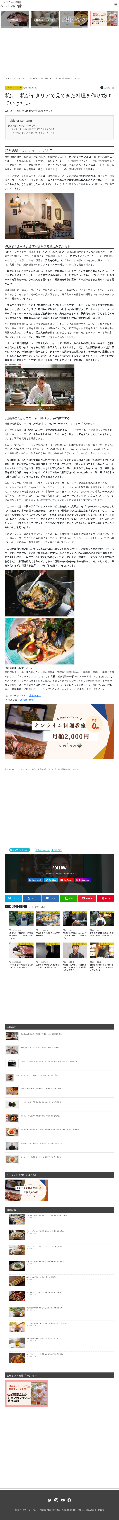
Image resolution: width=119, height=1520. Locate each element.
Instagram (26, 699)
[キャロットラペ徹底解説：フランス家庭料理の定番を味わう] (13, 1159)
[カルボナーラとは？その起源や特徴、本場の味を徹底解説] (13, 1118)
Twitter (52, 880)
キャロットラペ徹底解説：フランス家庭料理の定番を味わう (41, 1157)
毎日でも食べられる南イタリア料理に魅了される (33, 129)
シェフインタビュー (32, 78)
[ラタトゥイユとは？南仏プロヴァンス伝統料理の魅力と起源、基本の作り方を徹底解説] (13, 1132)
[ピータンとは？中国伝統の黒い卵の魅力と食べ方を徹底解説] (13, 1104)
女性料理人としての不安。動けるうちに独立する (33, 132)
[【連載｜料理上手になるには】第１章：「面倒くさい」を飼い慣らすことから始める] (13, 1064)
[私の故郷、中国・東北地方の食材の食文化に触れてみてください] (13, 1145)
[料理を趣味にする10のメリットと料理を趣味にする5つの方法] (13, 1050)
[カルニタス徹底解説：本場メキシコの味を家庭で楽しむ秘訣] (13, 1090)
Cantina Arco (43, 850)
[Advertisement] (59, 51)
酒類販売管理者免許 (69, 1510)
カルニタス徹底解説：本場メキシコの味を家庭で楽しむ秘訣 (41, 1088)
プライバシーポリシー (30, 1510)
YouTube (68, 880)
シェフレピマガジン (16, 78)
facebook (36, 880)
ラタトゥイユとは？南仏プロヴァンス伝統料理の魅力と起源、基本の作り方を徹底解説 (50, 1129)
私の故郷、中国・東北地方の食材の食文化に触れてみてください (42, 1143)
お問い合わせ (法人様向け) (87, 1510)
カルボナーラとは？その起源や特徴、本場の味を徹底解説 (40, 1116)
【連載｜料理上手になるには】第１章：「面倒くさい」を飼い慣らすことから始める (49, 1061)
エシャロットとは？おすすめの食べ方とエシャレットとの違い (37, 1075)
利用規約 (18, 1510)
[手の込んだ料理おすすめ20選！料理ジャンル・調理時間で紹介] (13, 1036)
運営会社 (101, 1510)
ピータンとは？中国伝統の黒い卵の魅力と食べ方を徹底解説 (41, 1102)
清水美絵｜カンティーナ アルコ (23, 125)
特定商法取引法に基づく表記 (50, 1510)
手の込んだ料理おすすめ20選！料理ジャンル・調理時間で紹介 (42, 1034)
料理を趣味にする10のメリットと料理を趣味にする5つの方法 (41, 1048)
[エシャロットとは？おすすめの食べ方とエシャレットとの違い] (11, 1077)
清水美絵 (57, 850)
